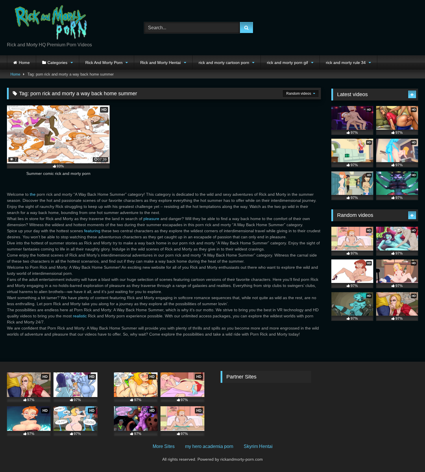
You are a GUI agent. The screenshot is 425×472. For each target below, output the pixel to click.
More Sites (164, 446)
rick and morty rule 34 (346, 62)
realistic (80, 316)
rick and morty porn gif (287, 62)
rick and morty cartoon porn (224, 62)
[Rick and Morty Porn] (50, 23)
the (33, 194)
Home (24, 62)
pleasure (151, 218)
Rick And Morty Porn (104, 62)
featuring (92, 230)
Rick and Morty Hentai (160, 62)
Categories (57, 62)
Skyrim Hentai (258, 446)
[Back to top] (407, 454)
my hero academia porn (209, 446)
